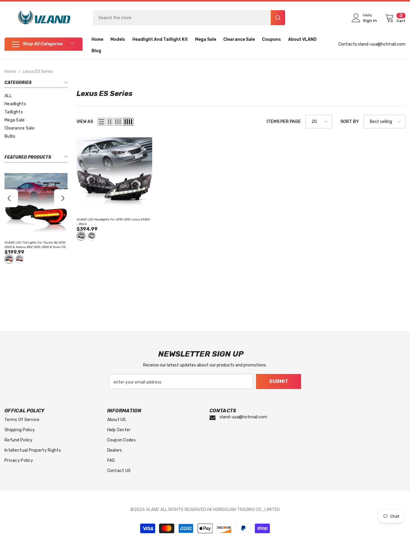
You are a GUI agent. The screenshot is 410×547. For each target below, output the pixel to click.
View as (85, 121)
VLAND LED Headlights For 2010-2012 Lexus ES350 (113, 222)
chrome (91, 236)
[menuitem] (36, 96)
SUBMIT (278, 381)
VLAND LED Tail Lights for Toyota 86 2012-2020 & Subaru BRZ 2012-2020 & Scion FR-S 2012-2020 (36, 245)
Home (10, 71)
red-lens (19, 259)
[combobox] (182, 17)
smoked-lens (9, 259)
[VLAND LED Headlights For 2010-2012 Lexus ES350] (114, 175)
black (81, 236)
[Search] (189, 17)
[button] (9, 198)
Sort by (349, 121)
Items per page (284, 121)
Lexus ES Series (38, 71)
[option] (36, 219)
